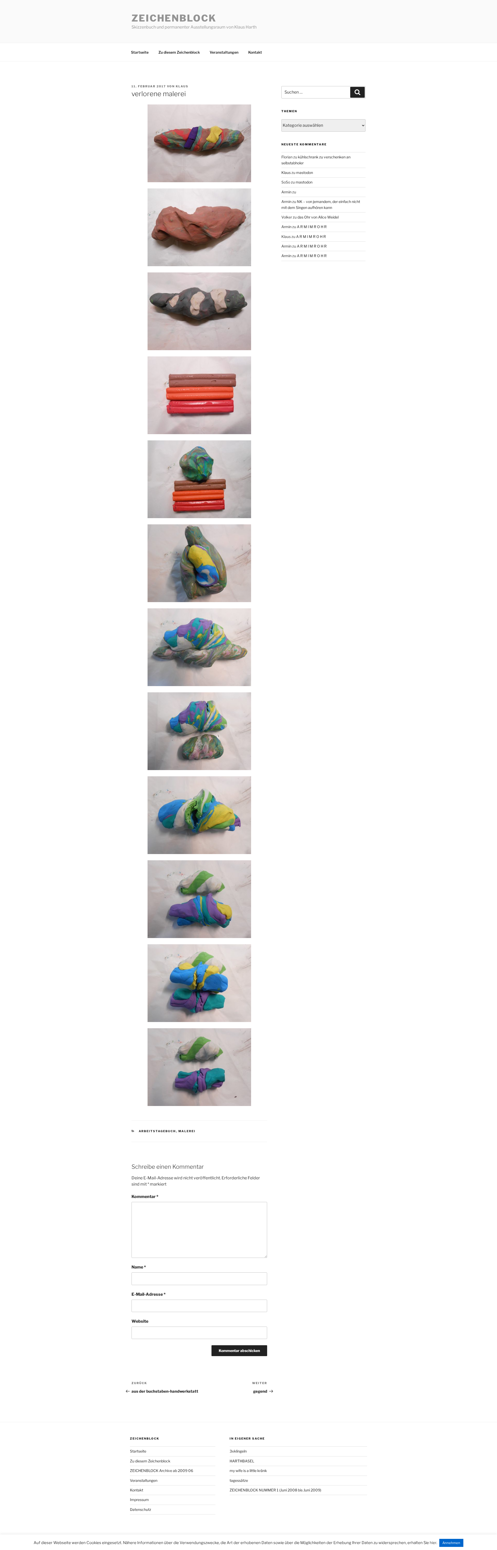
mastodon (304, 172)
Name (138, 1267)
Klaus (182, 86)
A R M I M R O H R (312, 226)
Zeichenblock (173, 18)
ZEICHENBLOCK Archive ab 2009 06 (161, 1470)
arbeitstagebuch (157, 1131)
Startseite (140, 52)
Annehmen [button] (451, 1543)
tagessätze (239, 1480)
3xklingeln (238, 1451)
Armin (286, 192)
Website (139, 1321)
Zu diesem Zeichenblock (179, 52)
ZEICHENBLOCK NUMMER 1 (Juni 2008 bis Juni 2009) (275, 1490)
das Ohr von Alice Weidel (318, 217)
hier (433, 1542)
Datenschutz (140, 1509)
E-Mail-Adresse (148, 1294)
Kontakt (255, 52)
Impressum (139, 1499)
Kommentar (144, 1196)
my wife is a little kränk (248, 1470)
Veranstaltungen (224, 52)
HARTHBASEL (242, 1461)
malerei (187, 1131)
